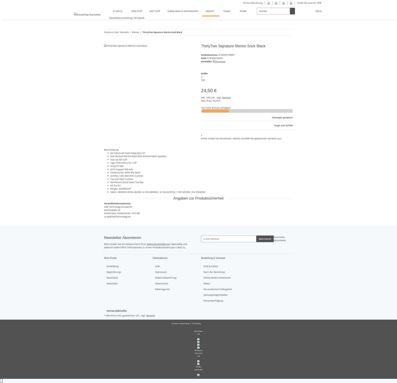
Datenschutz (161, 283)
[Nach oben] (1, 381)
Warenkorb (112, 277)
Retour (206, 283)
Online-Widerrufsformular (217, 277)
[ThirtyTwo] (219, 61)
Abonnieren (265, 238)
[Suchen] (292, 11)
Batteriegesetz (162, 289)
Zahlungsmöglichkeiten (215, 294)
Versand (226, 97)
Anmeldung (113, 266)
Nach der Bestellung (214, 272)
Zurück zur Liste (111, 32)
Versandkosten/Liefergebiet (217, 289)
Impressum (161, 272)
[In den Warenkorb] (106, 42)
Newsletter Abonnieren (280, 239)
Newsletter (112, 283)
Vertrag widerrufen (117, 310)
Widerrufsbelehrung (165, 277)
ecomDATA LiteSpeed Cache (213, 323)
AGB (157, 266)
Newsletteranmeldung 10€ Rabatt (126, 17)
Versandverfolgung (213, 300)
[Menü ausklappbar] (77, 8)
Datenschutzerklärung (158, 244)
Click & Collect (210, 266)
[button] (299, 11)
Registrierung (114, 272)
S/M (203, 80)
